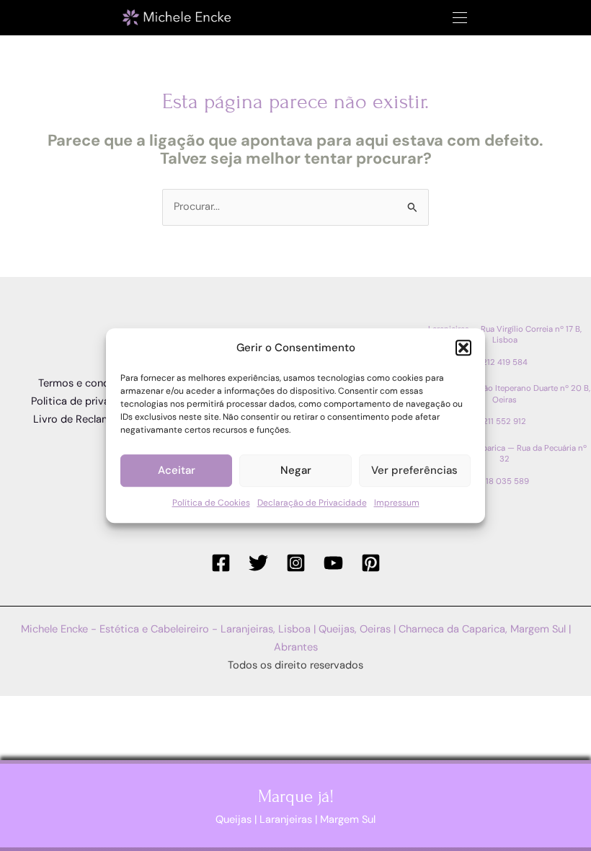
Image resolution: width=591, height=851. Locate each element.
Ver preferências (414, 471)
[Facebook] (221, 563)
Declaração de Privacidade (312, 502)
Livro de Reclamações (86, 419)
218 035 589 (505, 481)
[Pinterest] (371, 563)
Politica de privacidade (87, 401)
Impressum (396, 502)
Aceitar (176, 471)
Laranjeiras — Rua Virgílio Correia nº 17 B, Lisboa (505, 334)
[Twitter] (258, 563)
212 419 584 (505, 362)
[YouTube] (333, 563)
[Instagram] (296, 563)
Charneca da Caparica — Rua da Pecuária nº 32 (504, 453)
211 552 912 (504, 421)
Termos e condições (86, 383)
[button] (463, 348)
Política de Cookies (211, 502)
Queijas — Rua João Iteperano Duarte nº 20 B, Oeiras (504, 394)
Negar (295, 471)
